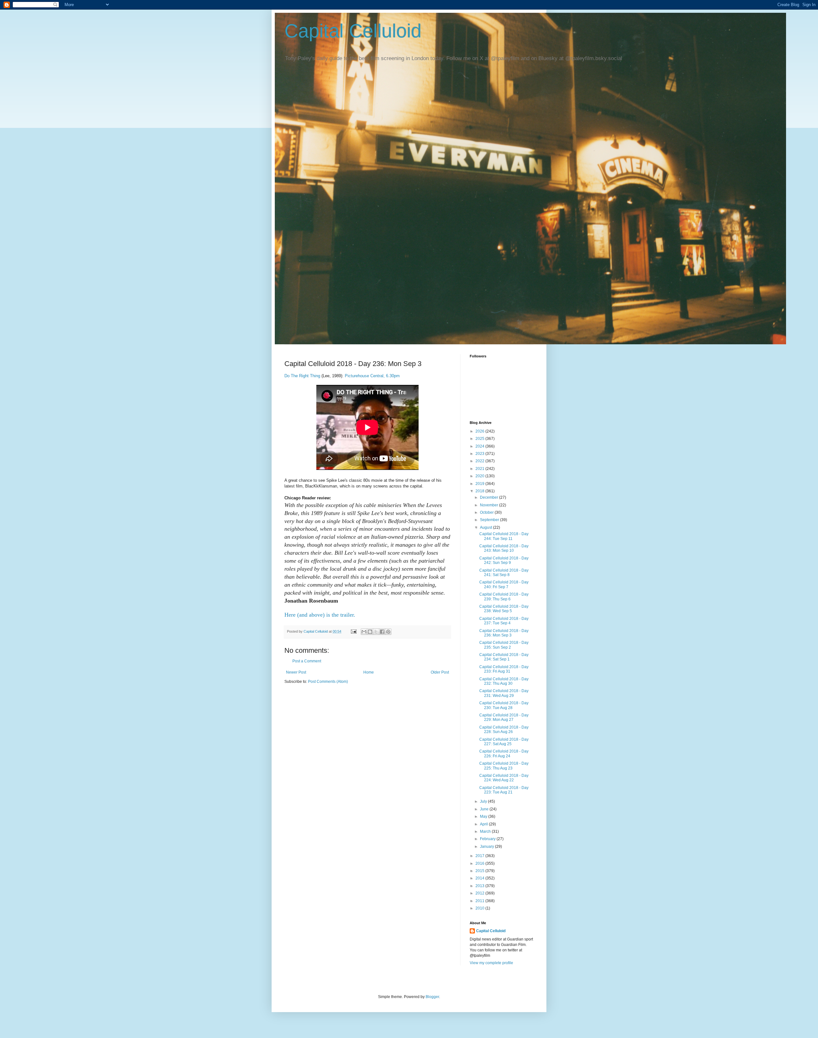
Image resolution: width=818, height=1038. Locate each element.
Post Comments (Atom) (328, 681)
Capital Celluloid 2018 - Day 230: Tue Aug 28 (504, 705)
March (486, 831)
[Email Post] (353, 631)
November (489, 505)
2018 (480, 491)
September (490, 520)
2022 (480, 461)
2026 (480, 431)
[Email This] (364, 631)
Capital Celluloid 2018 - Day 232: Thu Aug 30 (504, 681)
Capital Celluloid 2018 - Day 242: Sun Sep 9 (504, 560)
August (486, 527)
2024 (480, 446)
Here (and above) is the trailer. (319, 615)
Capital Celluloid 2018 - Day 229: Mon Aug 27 (504, 717)
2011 (480, 901)
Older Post (440, 672)
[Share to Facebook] (382, 631)
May (484, 816)
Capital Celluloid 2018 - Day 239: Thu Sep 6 (504, 596)
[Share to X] (376, 631)
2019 (480, 483)
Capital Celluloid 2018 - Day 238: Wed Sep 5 (504, 608)
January (487, 846)
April (484, 824)
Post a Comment (306, 661)
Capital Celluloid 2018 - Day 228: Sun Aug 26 (504, 729)
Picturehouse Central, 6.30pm (371, 375)
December (489, 497)
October (487, 512)
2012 (480, 893)
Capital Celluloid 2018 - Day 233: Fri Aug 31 (504, 669)
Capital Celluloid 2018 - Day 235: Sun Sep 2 (504, 644)
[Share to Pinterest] (388, 631)
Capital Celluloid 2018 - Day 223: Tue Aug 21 (504, 789)
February (488, 839)
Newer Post (296, 672)
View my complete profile (491, 963)
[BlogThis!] (370, 631)
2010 (480, 908)
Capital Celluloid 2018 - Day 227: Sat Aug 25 (504, 741)
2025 (480, 438)
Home (368, 672)
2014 (480, 878)
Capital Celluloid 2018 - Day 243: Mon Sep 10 (504, 548)
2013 (480, 886)
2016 (480, 863)
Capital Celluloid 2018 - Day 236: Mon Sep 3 (504, 632)
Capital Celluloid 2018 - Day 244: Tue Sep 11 (504, 536)
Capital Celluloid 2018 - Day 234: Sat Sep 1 (504, 656)
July (484, 801)
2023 (480, 453)
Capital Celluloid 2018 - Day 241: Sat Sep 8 (504, 572)
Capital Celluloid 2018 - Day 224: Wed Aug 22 (504, 777)
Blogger (432, 997)
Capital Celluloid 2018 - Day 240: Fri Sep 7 (504, 584)
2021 (480, 468)
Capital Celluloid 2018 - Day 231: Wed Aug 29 (504, 693)
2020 (480, 476)
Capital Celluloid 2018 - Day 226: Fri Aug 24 (504, 753)
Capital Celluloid (352, 31)
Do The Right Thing (302, 375)
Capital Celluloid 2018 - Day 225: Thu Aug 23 (504, 765)
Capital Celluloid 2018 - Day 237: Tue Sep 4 (504, 620)
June (485, 809)
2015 (480, 871)
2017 (480, 856)
